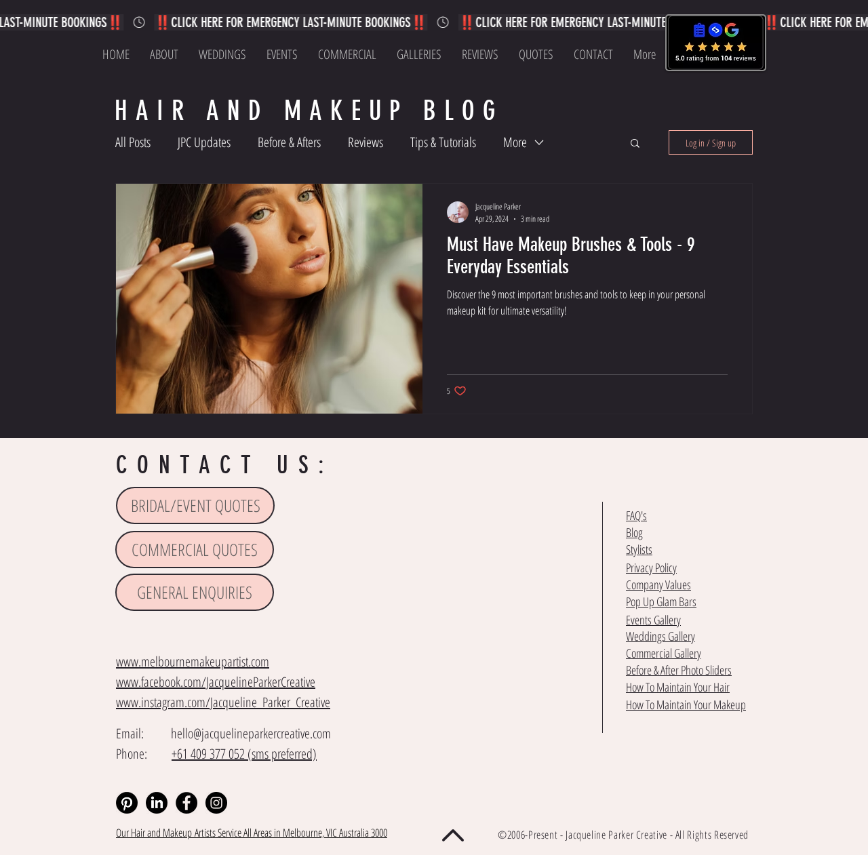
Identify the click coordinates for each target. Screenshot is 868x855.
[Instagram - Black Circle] (216, 803)
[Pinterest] (127, 803)
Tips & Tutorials (443, 142)
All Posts (133, 142)
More (515, 142)
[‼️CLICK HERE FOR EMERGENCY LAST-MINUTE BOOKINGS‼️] (434, 22)
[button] (635, 144)
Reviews (365, 142)
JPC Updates (204, 142)
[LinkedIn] (156, 803)
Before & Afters (289, 142)
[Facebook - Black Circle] (186, 803)
